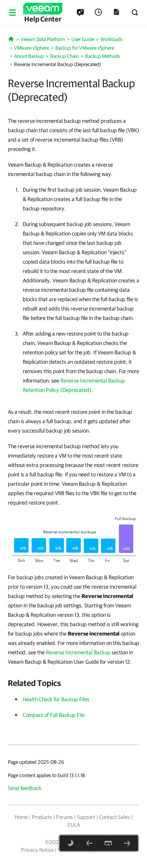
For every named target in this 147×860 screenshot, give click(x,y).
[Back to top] (108, 843)
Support (86, 817)
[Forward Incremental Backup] (89, 843)
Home (21, 817)
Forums (64, 817)
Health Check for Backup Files (56, 699)
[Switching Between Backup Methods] (127, 843)
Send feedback (25, 788)
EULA (73, 825)
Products (42, 817)
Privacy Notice (37, 850)
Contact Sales (114, 817)
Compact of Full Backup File (54, 715)
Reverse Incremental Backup (78, 652)
